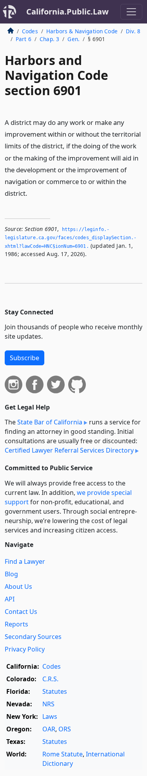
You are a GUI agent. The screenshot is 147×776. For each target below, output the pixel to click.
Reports (16, 624)
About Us (18, 586)
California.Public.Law (67, 11)
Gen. (73, 39)
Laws (49, 716)
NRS (48, 704)
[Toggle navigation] (131, 12)
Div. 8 (133, 31)
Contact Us (21, 611)
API (10, 599)
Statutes (54, 691)
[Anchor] (32, 192)
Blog (11, 574)
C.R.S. (50, 679)
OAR (48, 729)
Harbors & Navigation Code (82, 31)
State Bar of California (49, 422)
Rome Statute (62, 754)
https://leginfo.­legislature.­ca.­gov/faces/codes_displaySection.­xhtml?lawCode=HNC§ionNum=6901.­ (70, 238)
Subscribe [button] (24, 358)
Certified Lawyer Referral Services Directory (69, 450)
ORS (64, 729)
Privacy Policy (25, 649)
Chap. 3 (49, 39)
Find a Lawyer (25, 561)
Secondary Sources (33, 636)
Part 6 (23, 39)
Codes (30, 31)
